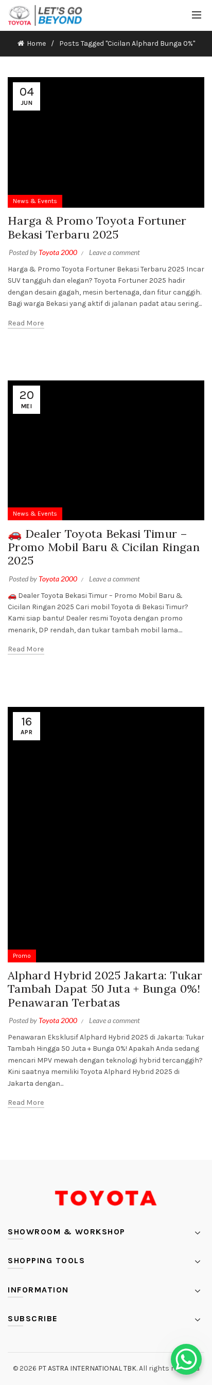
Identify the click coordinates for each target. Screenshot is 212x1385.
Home (36, 43)
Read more (26, 323)
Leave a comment (114, 252)
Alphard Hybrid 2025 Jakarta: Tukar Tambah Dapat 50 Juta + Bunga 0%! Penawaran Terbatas (105, 989)
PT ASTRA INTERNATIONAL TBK (87, 1368)
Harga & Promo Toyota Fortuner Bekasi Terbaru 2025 (97, 227)
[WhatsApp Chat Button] (186, 1359)
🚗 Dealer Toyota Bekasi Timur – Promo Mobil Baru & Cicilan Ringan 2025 (104, 547)
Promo (22, 955)
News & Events (35, 201)
